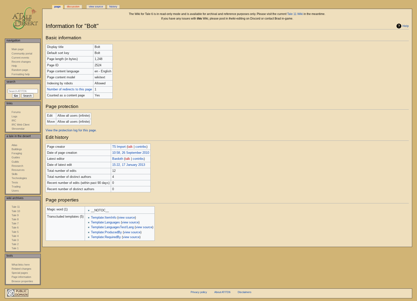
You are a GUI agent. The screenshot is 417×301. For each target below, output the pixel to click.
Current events (20, 57)
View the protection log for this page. (71, 130)
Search (11, 81)
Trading (16, 186)
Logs (14, 116)
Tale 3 (15, 240)
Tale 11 (16, 206)
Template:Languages (105, 222)
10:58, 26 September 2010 (130, 152)
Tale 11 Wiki (295, 14)
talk (130, 146)
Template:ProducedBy (106, 232)
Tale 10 (16, 211)
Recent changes (21, 61)
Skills (15, 174)
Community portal (22, 53)
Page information (21, 276)
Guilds (15, 161)
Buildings (17, 149)
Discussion (73, 6)
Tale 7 (15, 223)
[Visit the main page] (28, 18)
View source (96, 6)
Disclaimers (244, 292)
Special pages (20, 272)
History (113, 6)
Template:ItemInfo (103, 217)
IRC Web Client (20, 124)
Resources (18, 169)
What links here (21, 264)
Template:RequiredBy (106, 237)
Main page (18, 49)
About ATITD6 (222, 292)
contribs (140, 146)
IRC (14, 120)
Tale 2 (15, 244)
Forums (16, 112)
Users (15, 190)
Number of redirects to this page (69, 89)
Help (406, 26)
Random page (20, 69)
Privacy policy (199, 292)
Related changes (21, 268)
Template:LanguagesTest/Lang (112, 227)
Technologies (19, 178)
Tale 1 (15, 248)
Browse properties (22, 281)
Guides (16, 157)
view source (126, 217)
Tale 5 (15, 231)
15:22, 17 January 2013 (128, 165)
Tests (15, 182)
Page (57, 6)
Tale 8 (15, 219)
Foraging (17, 153)
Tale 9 (15, 215)
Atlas (14, 145)
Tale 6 (15, 227)
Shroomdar (18, 128)
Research (17, 165)
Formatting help (21, 74)
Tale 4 (15, 235)
